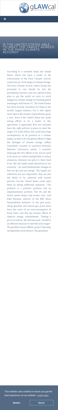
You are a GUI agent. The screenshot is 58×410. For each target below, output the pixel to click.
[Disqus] (29, 275)
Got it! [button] (41, 403)
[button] (5, 19)
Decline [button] (16, 403)
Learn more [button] (43, 395)
